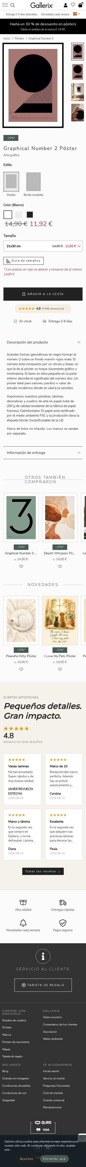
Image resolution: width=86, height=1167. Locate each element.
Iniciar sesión (51, 1071)
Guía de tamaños (26, 260)
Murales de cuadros (14, 1020)
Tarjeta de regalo (45, 985)
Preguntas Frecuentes (56, 1086)
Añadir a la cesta (46, 294)
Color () (13, 205)
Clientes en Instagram (15, 1078)
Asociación (50, 1032)
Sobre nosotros (52, 1017)
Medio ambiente (53, 1039)
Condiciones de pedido (16, 1086)
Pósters (7, 1027)
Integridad (8, 1100)
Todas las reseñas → (43, 871)
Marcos (6, 1035)
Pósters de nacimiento (16, 1042)
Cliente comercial (53, 1100)
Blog (5, 1071)
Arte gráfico (11, 155)
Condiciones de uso (14, 1093)
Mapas (6, 1049)
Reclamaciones (52, 1107)
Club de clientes (53, 1093)
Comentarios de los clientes (60, 1024)
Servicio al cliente (54, 1078)
